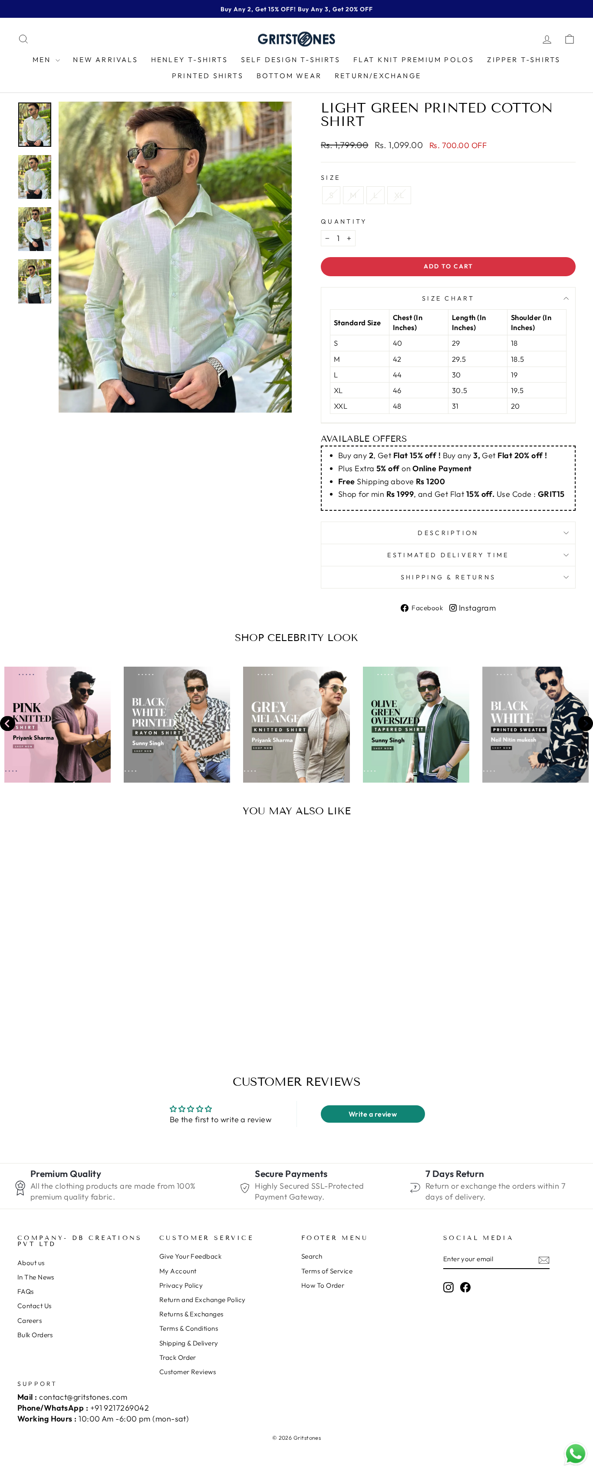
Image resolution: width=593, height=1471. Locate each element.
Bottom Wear (289, 75)
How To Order (322, 1285)
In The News (35, 1277)
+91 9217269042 (119, 1408)
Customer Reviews (187, 1372)
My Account (178, 1271)
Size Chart (448, 298)
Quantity (344, 221)
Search (312, 1256)
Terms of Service (327, 1271)
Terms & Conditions (188, 1328)
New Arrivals (105, 59)
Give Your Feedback (190, 1256)
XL (399, 195)
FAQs (25, 1291)
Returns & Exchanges (191, 1314)
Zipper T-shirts (523, 59)
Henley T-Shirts (189, 59)
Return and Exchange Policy (202, 1300)
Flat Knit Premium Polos (413, 59)
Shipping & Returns (448, 577)
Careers (29, 1320)
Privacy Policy (181, 1285)
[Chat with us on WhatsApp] (576, 1454)
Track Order (177, 1357)
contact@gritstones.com (83, 1397)
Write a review (373, 1114)
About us (31, 1263)
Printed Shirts (208, 75)
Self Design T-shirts (290, 59)
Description (448, 533)
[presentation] (7, 725)
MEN (43, 59)
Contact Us (34, 1306)
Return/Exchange (378, 75)
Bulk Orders (35, 1335)
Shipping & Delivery (188, 1343)
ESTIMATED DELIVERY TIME (448, 555)
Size (330, 178)
